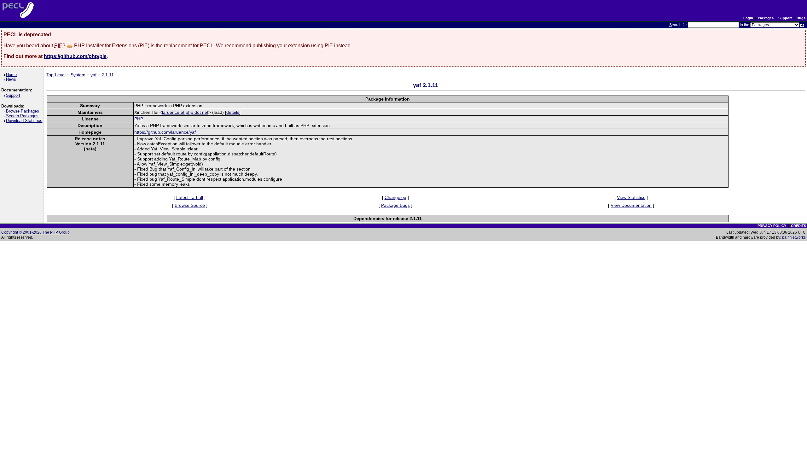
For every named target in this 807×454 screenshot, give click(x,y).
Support (785, 18)
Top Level (56, 74)
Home (12, 74)
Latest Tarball (189, 197)
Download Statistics (25, 120)
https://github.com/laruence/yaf (165, 132)
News (12, 79)
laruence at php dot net (185, 112)
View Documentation (631, 205)
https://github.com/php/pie (75, 56)
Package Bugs (395, 205)
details (232, 112)
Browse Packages (23, 111)
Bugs (801, 18)
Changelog (395, 197)
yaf (93, 74)
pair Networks (794, 237)
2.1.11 (108, 74)
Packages (766, 18)
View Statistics (631, 197)
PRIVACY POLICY (772, 226)
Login (748, 18)
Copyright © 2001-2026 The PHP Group (35, 232)
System (78, 74)
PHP (138, 118)
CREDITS (798, 226)
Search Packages (23, 116)
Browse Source (190, 205)
